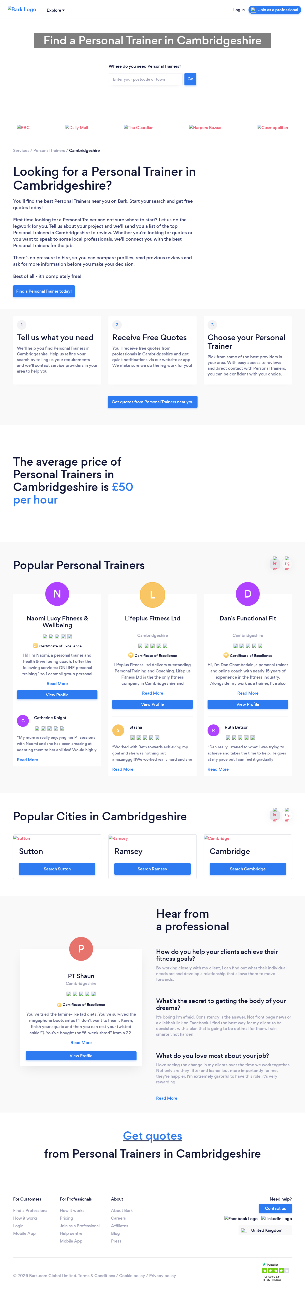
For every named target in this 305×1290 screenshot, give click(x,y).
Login (18, 1226)
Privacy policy (162, 1276)
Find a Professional (30, 1210)
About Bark (122, 1210)
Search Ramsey (152, 869)
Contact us (275, 1208)
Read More (166, 1098)
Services (21, 150)
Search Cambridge (248, 869)
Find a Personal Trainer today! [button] (44, 291)
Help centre (71, 1233)
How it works (25, 1218)
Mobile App (24, 1233)
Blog (115, 1233)
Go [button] (190, 79)
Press (116, 1241)
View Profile (57, 695)
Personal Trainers (49, 150)
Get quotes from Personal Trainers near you (152, 402)
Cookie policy (132, 1276)
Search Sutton (57, 869)
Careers (118, 1218)
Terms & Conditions (96, 1276)
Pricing (66, 1218)
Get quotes (152, 1136)
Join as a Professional (80, 1226)
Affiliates (119, 1226)
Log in (239, 10)
